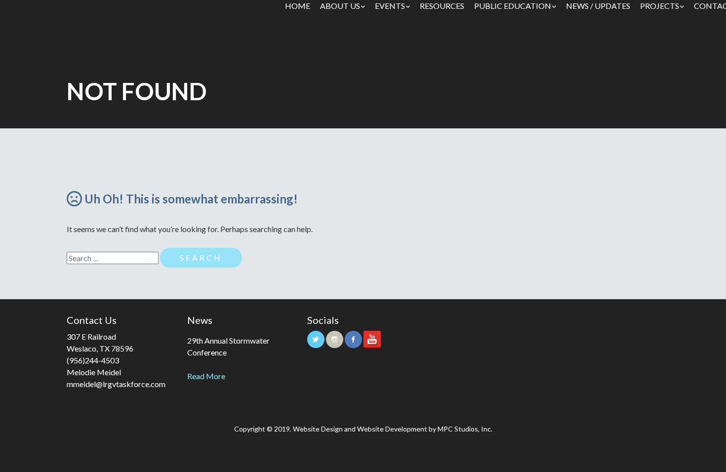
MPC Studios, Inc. (465, 429)
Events (390, 5)
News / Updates (598, 5)
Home (297, 5)
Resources (442, 5)
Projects (659, 5)
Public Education (512, 5)
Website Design (318, 429)
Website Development (392, 429)
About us (340, 5)
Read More (206, 376)
